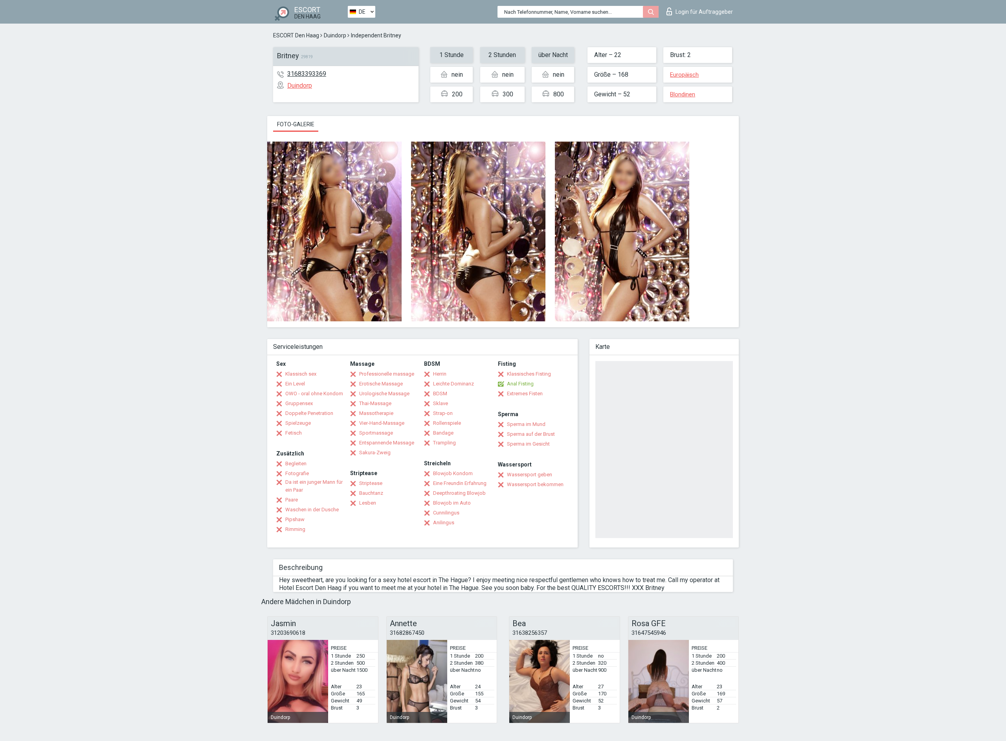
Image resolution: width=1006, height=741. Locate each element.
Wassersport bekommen (535, 484)
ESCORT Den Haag (296, 35)
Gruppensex (299, 403)
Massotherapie (376, 413)
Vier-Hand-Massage (381, 423)
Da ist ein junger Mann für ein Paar (314, 486)
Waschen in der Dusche (312, 509)
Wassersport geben (529, 474)
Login (704, 12)
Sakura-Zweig (375, 452)
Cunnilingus (446, 513)
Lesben (367, 503)
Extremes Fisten (525, 393)
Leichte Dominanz (453, 384)
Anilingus (443, 522)
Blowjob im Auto (452, 503)
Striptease (370, 483)
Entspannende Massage (386, 443)
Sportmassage (376, 433)
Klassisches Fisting (529, 374)
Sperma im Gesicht (528, 444)
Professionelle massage (386, 374)
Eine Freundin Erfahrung (459, 483)
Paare (291, 500)
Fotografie (297, 473)
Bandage (443, 433)
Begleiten (296, 463)
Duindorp (335, 35)
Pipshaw (295, 519)
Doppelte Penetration (309, 413)
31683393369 (306, 73)
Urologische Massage (384, 393)
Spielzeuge (298, 423)
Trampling (444, 443)
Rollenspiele (447, 423)
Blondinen (682, 94)
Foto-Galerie (295, 124)
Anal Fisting (520, 384)
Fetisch (293, 433)
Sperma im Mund (526, 424)
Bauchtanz (371, 493)
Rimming (295, 529)
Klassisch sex (300, 374)
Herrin (439, 374)
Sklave (440, 403)
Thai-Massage (375, 403)
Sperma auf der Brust (531, 434)
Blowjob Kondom (453, 473)
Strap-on (443, 413)
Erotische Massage (381, 384)
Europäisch (684, 74)
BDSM (440, 393)
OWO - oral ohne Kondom (314, 393)
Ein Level (295, 384)
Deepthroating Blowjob (459, 493)
